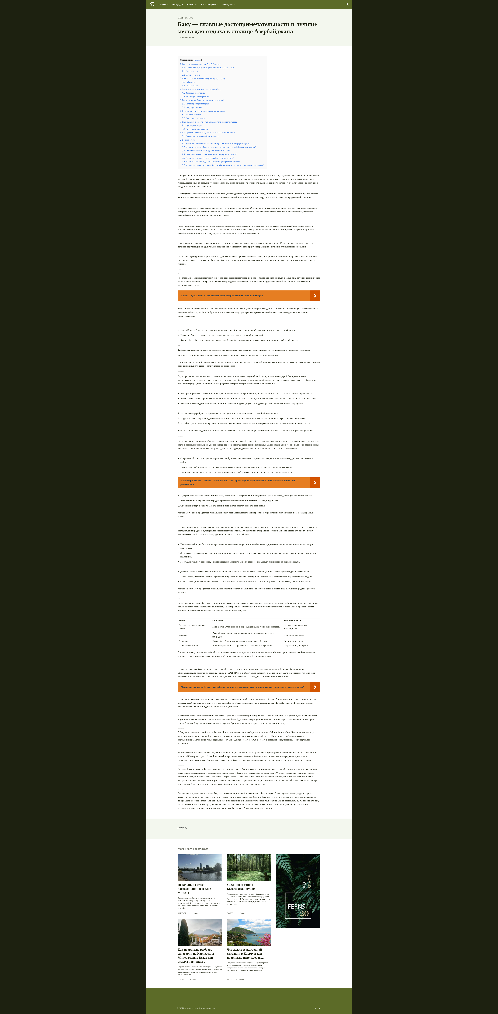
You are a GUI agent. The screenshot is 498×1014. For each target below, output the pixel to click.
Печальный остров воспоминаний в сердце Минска (194, 889)
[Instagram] (315, 1008)
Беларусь (182, 913)
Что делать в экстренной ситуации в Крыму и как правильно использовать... (245, 953)
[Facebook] (312, 1008)
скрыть (197, 60)
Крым (229, 979)
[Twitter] (320, 1008)
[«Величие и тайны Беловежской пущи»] (249, 867)
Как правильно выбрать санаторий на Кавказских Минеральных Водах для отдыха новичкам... (196, 955)
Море (181, 18)
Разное (189, 18)
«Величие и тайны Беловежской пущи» (241, 887)
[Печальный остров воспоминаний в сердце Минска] (200, 867)
